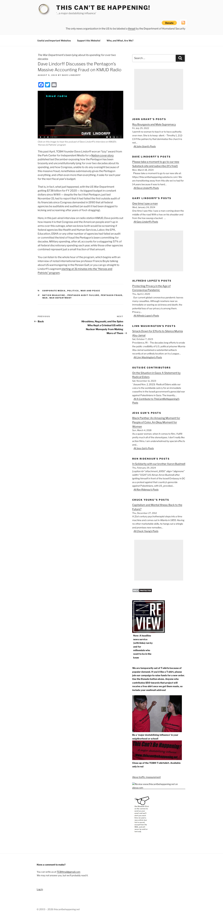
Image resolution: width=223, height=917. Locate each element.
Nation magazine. (54, 295)
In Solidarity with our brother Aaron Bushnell (158, 463)
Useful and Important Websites (54, 40)
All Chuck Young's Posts (146, 531)
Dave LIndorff (71, 75)
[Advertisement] (158, 89)
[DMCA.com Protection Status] (142, 591)
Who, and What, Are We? (120, 40)
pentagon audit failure (83, 295)
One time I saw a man (145, 203)
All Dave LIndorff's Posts (146, 187)
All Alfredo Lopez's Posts (146, 315)
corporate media (54, 291)
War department (60, 298)
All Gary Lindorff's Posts (146, 221)
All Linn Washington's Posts (148, 357)
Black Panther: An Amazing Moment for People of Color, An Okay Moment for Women (156, 422)
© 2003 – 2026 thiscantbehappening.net (58, 909)
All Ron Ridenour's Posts (146, 489)
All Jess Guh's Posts (144, 448)
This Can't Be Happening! (103, 7)
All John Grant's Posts (145, 146)
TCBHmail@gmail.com (68, 871)
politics (73, 291)
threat (131, 28)
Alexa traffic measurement (146, 777)
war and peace (90, 291)
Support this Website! (88, 40)
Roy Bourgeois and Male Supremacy (154, 124)
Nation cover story (102, 155)
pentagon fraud (111, 295)
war (45, 298)
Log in (40, 889)
